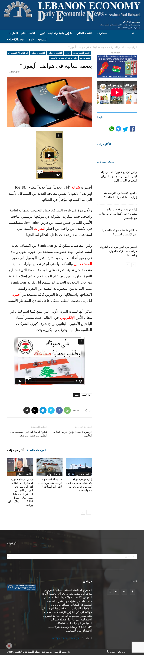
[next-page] (83, 512)
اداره (31, 39)
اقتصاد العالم (84, 33)
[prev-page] (88, 512)
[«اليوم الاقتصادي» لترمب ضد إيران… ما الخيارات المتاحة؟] (49, 467)
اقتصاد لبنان (28, 33)
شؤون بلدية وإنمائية (60, 33)
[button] (133, 33)
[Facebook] (59, 410)
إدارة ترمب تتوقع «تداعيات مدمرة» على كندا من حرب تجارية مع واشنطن (118, 213)
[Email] (34, 410)
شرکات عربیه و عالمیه (63, 57)
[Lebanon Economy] (72, 15)
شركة (75, 187)
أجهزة (16, 294)
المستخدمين (83, 264)
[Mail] (116, 592)
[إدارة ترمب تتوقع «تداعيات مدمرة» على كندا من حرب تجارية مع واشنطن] (79, 467)
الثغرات (39, 228)
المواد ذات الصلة (36, 450)
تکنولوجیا (85, 57)
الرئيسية (42, 39)
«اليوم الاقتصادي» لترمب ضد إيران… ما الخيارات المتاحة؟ (50, 483)
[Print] (26, 410)
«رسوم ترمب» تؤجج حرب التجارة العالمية (72, 433)
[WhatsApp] (67, 410)
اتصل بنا (13, 33)
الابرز (43, 33)
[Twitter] (51, 410)
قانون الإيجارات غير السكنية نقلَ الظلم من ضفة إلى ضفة (28, 433)
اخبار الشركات (115, 47)
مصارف (102, 33)
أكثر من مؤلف (15, 450)
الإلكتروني (67, 317)
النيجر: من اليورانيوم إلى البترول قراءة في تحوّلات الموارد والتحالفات (118, 251)
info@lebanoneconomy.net (66, 637)
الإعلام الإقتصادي (18, 52)
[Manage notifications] (9, 646)
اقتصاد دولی (55, 52)
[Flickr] (124, 592)
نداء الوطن (86, 395)
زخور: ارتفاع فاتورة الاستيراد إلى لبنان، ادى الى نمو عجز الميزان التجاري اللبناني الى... (118, 176)
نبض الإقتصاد (16, 39)
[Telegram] (43, 410)
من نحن (121, 651)
